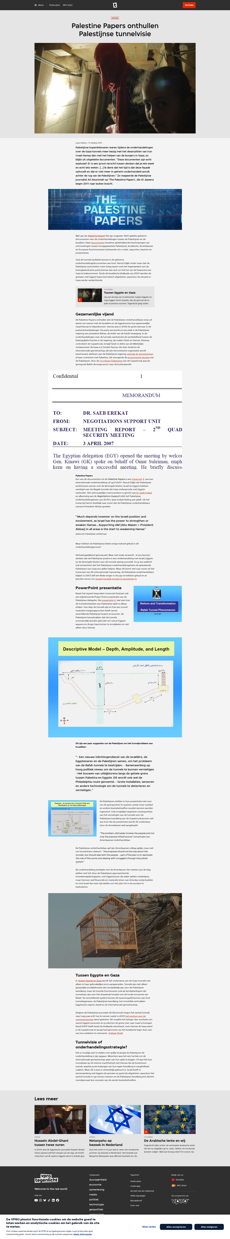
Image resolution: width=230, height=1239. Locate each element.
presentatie (108, 600)
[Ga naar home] (115, 5)
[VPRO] (180, 1201)
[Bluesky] (44, 1200)
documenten (98, 242)
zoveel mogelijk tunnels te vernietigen (114, 579)
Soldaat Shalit (115, 1033)
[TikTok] (49, 1200)
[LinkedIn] (53, 1200)
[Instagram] (40, 1200)
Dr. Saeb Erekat (144, 493)
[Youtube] (36, 1200)
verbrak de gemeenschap (140, 354)
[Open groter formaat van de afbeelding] (115, 209)
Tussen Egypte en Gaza (90, 980)
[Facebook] (57, 1200)
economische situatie (139, 357)
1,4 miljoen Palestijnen (111, 361)
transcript (137, 479)
